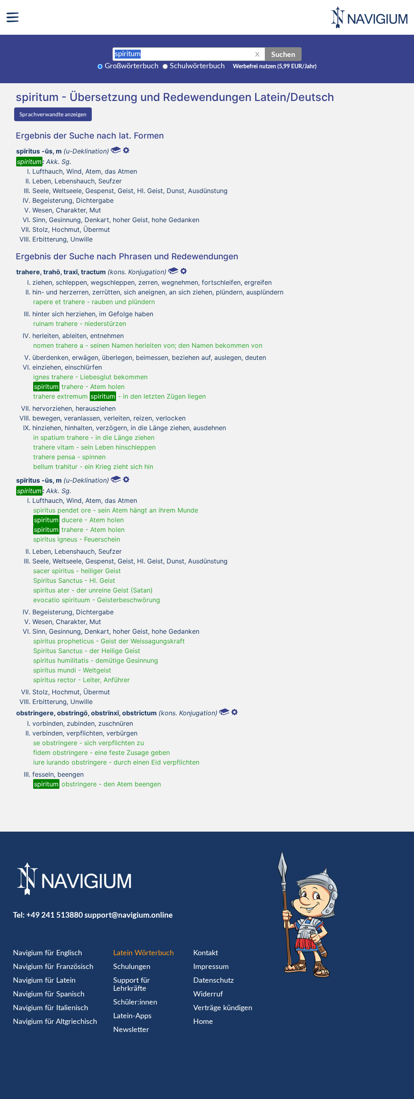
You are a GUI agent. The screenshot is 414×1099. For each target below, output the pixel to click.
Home (203, 1021)
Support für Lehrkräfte (131, 984)
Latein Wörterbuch (143, 953)
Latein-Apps (132, 1016)
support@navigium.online (128, 914)
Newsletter (131, 1030)
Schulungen (131, 967)
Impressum (211, 967)
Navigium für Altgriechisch (55, 1021)
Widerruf (208, 994)
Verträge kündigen (222, 1008)
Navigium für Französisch (53, 967)
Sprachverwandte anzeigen (53, 114)
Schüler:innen (135, 1002)
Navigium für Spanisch (48, 994)
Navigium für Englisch (47, 953)
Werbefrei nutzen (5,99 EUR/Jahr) (275, 66)
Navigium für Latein (44, 980)
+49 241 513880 (54, 914)
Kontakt (205, 953)
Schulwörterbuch (197, 66)
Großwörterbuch (131, 66)
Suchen (283, 54)
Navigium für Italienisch (50, 1008)
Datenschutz (213, 980)
